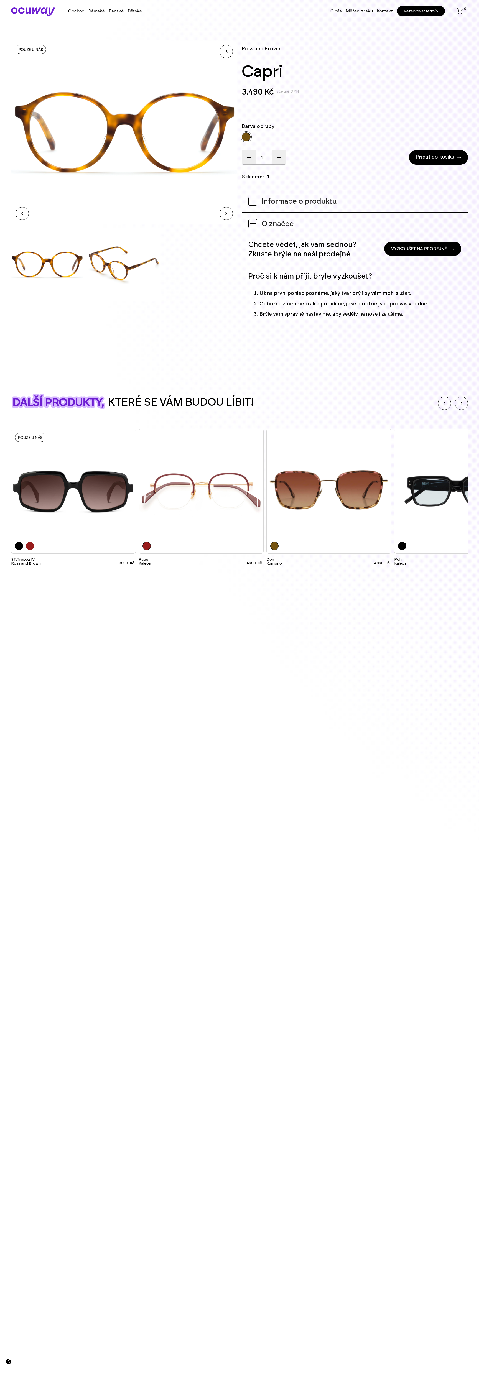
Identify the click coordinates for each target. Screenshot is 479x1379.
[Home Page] (33, 11)
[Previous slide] (444, 403)
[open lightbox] (226, 51)
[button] (460, 11)
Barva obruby (258, 126)
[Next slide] (461, 403)
